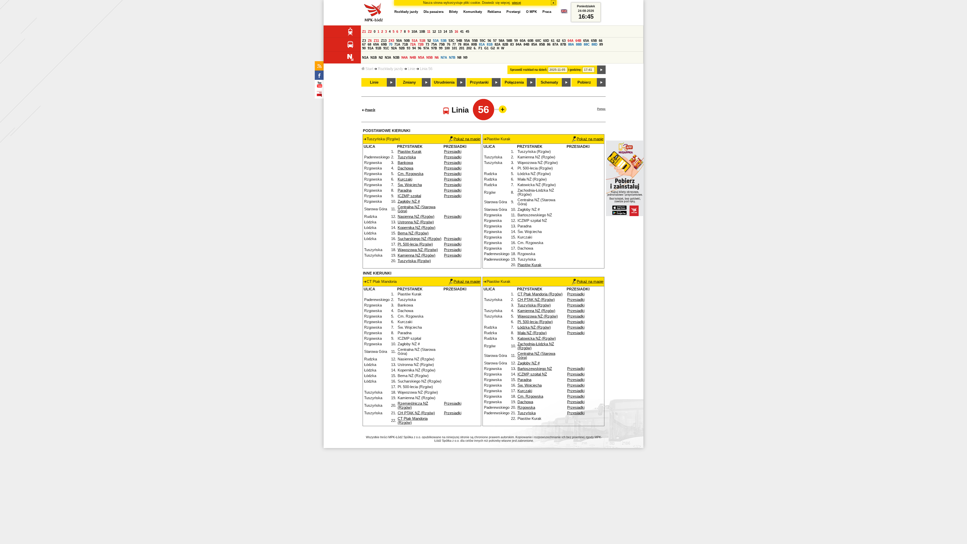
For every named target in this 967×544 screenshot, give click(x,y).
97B (434, 48)
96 (419, 48)
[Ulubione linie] (501, 109)
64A (570, 41)
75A (434, 44)
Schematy (549, 82)
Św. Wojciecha (410, 185)
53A (436, 41)
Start (369, 69)
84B (526, 44)
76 (448, 44)
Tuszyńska (407, 157)
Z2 (370, 31)
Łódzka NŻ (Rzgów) (534, 327)
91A (370, 48)
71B (405, 44)
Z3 (364, 41)
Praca (546, 12)
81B (490, 44)
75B (442, 44)
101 (454, 48)
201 (461, 48)
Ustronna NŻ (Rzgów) (416, 222)
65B (594, 41)
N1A (365, 57)
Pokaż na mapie (467, 139)
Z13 (384, 41)
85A (534, 44)
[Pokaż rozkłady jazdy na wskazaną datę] (601, 69)
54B (459, 41)
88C (587, 44)
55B (475, 41)
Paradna (404, 190)
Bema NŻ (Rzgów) (413, 233)
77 (454, 44)
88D (594, 44)
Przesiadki (452, 152)
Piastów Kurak (410, 152)
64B (578, 41)
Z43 (391, 41)
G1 (486, 48)
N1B (373, 57)
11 (428, 31)
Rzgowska (526, 407)
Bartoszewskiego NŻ (534, 369)
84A (519, 44)
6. (475, 48)
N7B (452, 57)
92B (402, 48)
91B (378, 48)
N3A (388, 57)
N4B (413, 57)
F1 (480, 48)
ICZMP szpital (409, 196)
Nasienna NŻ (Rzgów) (416, 217)
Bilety (453, 12)
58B (509, 41)
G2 (493, 48)
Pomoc (601, 108)
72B (421, 44)
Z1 (364, 31)
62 (558, 41)
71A (397, 44)
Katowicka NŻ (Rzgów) (536, 338)
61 (553, 41)
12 (434, 31)
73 (427, 44)
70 (390, 44)
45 (467, 31)
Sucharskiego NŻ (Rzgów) (419, 239)
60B (530, 41)
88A (571, 44)
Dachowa (405, 168)
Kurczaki (405, 179)
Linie (411, 69)
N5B (429, 57)
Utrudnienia (444, 82)
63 (564, 41)
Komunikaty (472, 12)
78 (459, 44)
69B (384, 44)
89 (601, 44)
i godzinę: (575, 70)
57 (495, 41)
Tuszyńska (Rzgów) (414, 261)
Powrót (370, 110)
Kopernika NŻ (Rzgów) (416, 228)
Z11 (376, 41)
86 (548, 44)
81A (482, 44)
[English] (564, 12)
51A (415, 41)
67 (364, 44)
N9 (465, 57)
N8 (459, 57)
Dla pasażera (433, 12)
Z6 (370, 41)
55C (483, 41)
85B (542, 44)
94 (414, 48)
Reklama (494, 12)
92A (394, 48)
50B (407, 41)
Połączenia (514, 82)
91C (386, 48)
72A (413, 44)
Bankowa (405, 163)
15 (451, 31)
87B (563, 44)
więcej (516, 3)
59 (516, 41)
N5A (421, 57)
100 (447, 48)
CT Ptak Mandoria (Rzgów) (540, 294)
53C (451, 41)
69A (376, 44)
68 (369, 44)
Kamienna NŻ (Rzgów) (416, 255)
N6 (437, 57)
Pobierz (584, 82)
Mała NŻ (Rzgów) (532, 333)
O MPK (531, 12)
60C (538, 41)
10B (422, 31)
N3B (396, 57)
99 (440, 48)
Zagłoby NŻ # (409, 201)
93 (408, 48)
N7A (444, 57)
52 (429, 41)
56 (489, 41)
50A (399, 41)
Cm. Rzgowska (410, 174)
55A (467, 41)
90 (364, 48)
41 (462, 31)
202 (469, 48)
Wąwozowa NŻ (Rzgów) (418, 250)
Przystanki (479, 82)
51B (422, 41)
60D (546, 41)
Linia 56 (426, 69)
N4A (404, 57)
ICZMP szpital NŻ (532, 374)
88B (579, 44)
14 (445, 31)
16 (456, 31)
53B (443, 41)
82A (497, 44)
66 (600, 41)
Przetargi (513, 12)
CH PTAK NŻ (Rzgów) (416, 413)
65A (586, 41)
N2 (381, 57)
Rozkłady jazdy (390, 69)
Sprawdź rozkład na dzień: (528, 70)
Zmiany (409, 82)
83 (512, 44)
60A (523, 41)
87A (555, 44)
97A (426, 48)
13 (439, 31)
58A (501, 41)
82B (505, 44)
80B (474, 44)
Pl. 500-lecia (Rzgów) (415, 244)
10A (414, 31)
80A (466, 44)
